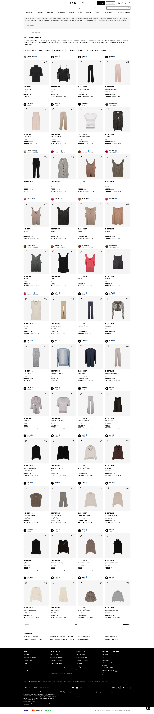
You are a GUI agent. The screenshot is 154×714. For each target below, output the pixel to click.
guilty (56, 56)
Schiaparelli (97, 681)
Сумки (98, 12)
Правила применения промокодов (61, 673)
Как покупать (54, 654)
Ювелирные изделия (123, 12)
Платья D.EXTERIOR (83, 636)
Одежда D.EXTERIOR (31, 636)
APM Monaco (89, 681)
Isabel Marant (81, 681)
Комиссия (79, 664)
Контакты (105, 654)
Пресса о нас (28, 660)
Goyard (75, 681)
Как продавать (80, 654)
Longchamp (105, 681)
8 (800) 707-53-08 (107, 662)
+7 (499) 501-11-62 (107, 667)
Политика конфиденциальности (121, 710)
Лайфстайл (93, 8)
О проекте (27, 654)
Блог (25, 664)
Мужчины (71, 8)
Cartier (70, 681)
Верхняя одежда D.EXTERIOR (33, 639)
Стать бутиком (80, 667)
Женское (27, 33)
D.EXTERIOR (28, 87)
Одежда (88, 12)
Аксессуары (61, 12)
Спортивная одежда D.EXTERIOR (61, 636)
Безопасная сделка (56, 660)
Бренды (50, 12)
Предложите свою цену (57, 667)
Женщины (60, 8)
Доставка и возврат (56, 664)
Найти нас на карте (108, 675)
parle (111, 387)
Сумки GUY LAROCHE (111, 639)
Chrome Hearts (56, 681)
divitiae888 (31, 56)
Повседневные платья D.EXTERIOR (62, 639)
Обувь (80, 12)
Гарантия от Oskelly (30, 657)
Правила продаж (100, 710)
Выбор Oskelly (28, 12)
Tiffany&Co (64, 681)
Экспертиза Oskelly (82, 657)
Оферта (108, 710)
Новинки (40, 12)
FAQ (103, 657)
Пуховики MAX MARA (84, 639)
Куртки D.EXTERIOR (110, 636)
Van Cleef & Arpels (46, 681)
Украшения (108, 12)
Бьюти (71, 12)
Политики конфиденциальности (60, 20)
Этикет (26, 667)
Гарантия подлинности (57, 657)
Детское (82, 8)
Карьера (26, 670)
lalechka (112, 103)
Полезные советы (55, 670)
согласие (104, 20)
